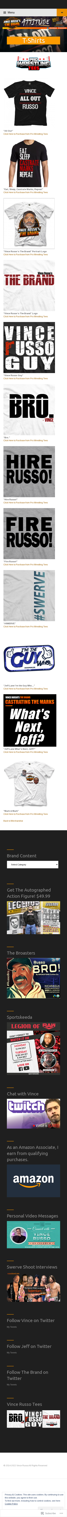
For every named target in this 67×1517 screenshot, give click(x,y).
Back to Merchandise (13, 821)
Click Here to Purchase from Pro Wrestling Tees (25, 134)
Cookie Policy (11, 1504)
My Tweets (12, 1327)
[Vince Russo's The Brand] (33, 22)
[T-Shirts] (33, 40)
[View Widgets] (62, 12)
